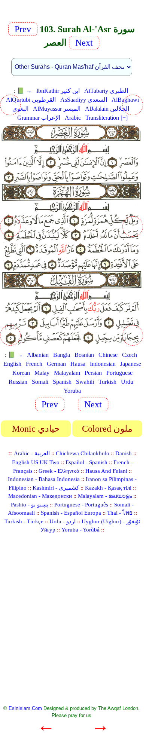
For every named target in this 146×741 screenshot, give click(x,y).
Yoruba (72, 391)
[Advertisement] (73, 623)
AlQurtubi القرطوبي (31, 100)
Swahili (85, 382)
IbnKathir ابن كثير (58, 91)
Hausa (77, 364)
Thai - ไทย (120, 513)
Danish (123, 453)
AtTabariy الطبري (106, 91)
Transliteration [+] (106, 117)
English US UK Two (36, 462)
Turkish (107, 382)
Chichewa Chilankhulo (82, 453)
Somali (40, 382)
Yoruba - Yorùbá (80, 530)
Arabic (73, 117)
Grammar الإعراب (38, 117)
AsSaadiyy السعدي (83, 100)
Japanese (130, 364)
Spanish (62, 382)
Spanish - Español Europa (71, 513)
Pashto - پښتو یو (29, 505)
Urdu (127, 382)
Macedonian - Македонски (40, 496)
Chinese (108, 355)
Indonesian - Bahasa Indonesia (44, 479)
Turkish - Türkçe (23, 521)
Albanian (38, 355)
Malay (41, 373)
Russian (18, 382)
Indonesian (103, 364)
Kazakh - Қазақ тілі (108, 488)
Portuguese (119, 373)
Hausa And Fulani (106, 471)
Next (83, 43)
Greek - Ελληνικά (59, 471)
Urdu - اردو (62, 521)
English (12, 364)
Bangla (61, 355)
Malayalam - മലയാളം (105, 496)
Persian (93, 373)
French (34, 364)
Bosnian (84, 355)
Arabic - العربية (32, 453)
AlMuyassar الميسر (56, 108)
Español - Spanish (86, 462)
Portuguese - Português (81, 505)
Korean (21, 373)
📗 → (24, 91)
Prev (25, 29)
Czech (129, 355)
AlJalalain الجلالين (107, 108)
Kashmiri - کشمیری (56, 488)
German (56, 364)
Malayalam (67, 373)
